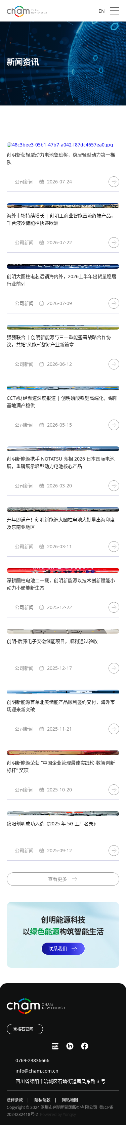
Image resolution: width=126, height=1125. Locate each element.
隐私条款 (42, 1100)
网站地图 (70, 1100)
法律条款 (15, 1100)
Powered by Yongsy (58, 1114)
